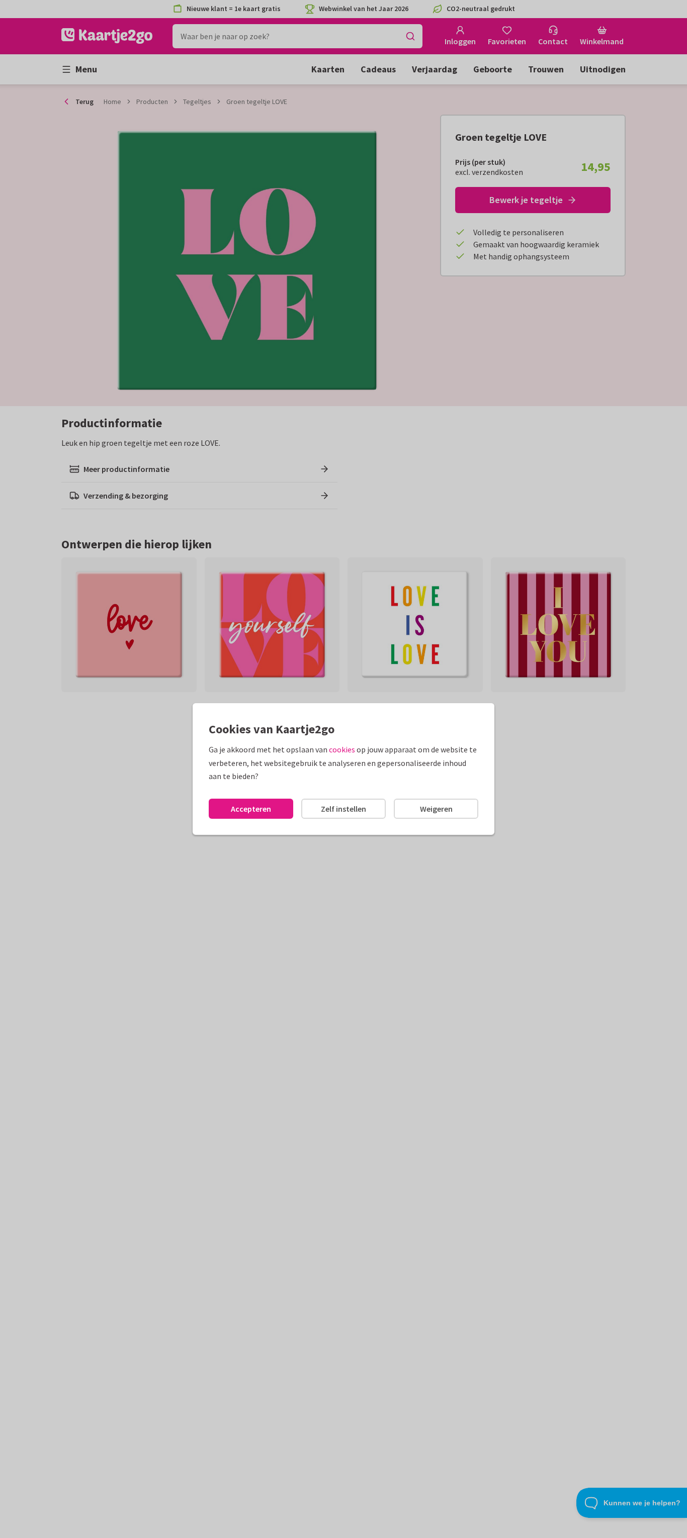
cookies (342, 749)
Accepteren (251, 809)
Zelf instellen (343, 809)
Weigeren (436, 809)
